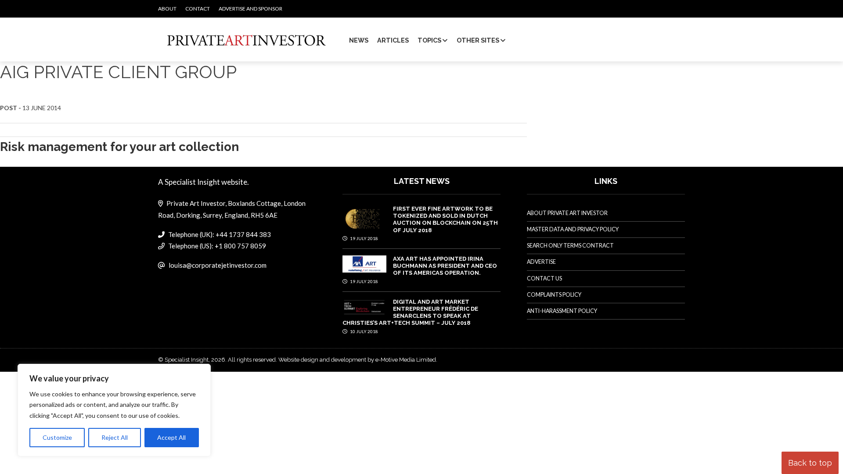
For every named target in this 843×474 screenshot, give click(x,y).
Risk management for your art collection (119, 147)
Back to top (810, 462)
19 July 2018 (363, 238)
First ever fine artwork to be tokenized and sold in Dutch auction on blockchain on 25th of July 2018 (445, 219)
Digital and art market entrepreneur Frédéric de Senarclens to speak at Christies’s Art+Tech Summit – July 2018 (410, 312)
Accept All (171, 437)
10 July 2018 (363, 331)
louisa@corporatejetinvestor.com (218, 265)
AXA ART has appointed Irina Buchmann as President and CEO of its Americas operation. (445, 265)
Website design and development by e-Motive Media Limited (357, 359)
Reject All (114, 437)
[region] (114, 410)
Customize (57, 437)
